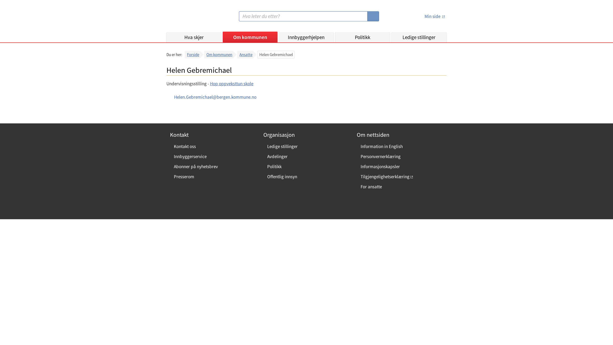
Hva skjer (194, 37)
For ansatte (371, 187)
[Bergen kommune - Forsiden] (186, 18)
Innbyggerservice (190, 156)
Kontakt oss (185, 146)
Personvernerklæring (381, 156)
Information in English (382, 146)
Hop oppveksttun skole (231, 83)
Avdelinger (277, 156)
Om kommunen (250, 37)
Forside (193, 54)
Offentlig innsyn (282, 176)
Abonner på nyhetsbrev (196, 166)
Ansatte (245, 54)
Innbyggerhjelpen (306, 37)
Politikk (362, 37)
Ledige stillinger (419, 37)
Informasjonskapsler (380, 166)
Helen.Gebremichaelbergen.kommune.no (215, 97)
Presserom (184, 176)
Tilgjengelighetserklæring (385, 176)
